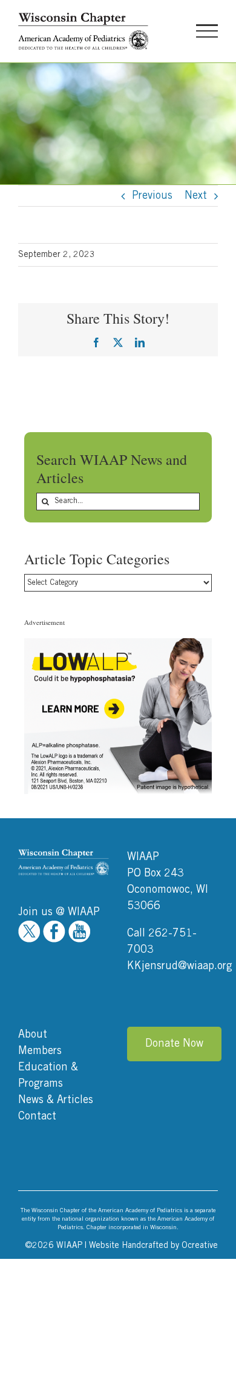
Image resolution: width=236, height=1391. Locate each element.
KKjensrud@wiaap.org (179, 966)
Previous (152, 195)
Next (196, 195)
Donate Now (174, 1043)
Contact (37, 1116)
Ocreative (200, 1245)
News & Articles (55, 1100)
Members (40, 1051)
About (32, 1034)
